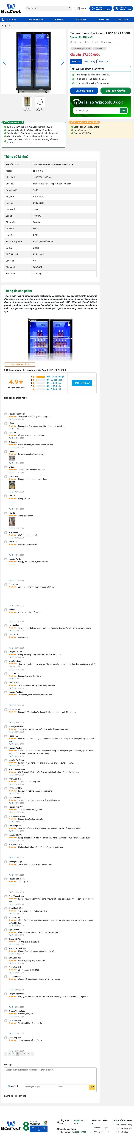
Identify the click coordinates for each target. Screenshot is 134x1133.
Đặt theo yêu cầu (115, 90)
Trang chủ (5, 25)
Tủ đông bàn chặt (78, 20)
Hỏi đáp (107, 42)
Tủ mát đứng (99, 49)
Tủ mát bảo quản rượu (81, 49)
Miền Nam (103, 61)
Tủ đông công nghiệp (101, 20)
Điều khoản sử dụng (124, 1129)
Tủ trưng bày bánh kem (33, 20)
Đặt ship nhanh (84, 90)
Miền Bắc (76, 61)
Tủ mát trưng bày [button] (8, 20)
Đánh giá (92, 42)
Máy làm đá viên (123, 20)
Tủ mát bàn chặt (56, 20)
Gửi (123, 110)
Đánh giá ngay (82, 383)
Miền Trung (89, 61)
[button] (20, 365)
